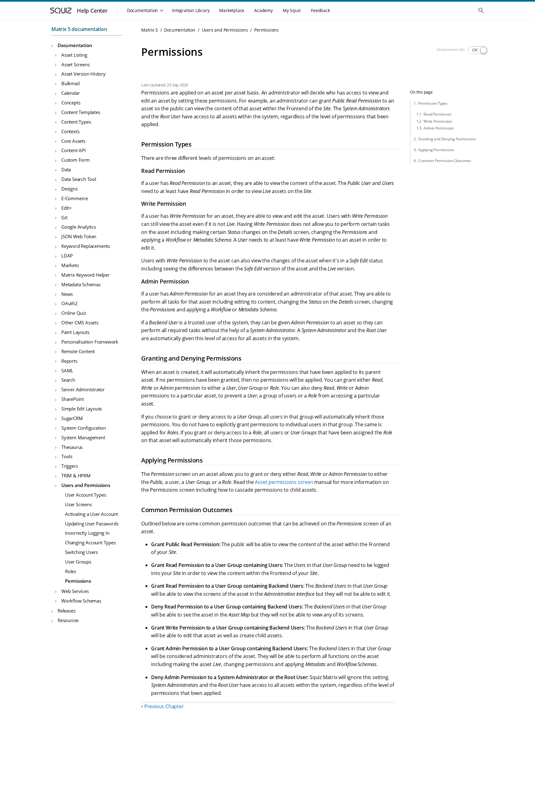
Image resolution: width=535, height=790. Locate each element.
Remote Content (78, 351)
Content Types (76, 122)
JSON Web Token (78, 236)
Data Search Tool (78, 179)
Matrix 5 (149, 30)
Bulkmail (70, 83)
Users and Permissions (85, 485)
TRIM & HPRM (76, 475)
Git (64, 217)
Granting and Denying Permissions (447, 139)
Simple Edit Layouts (81, 409)
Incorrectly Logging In (87, 533)
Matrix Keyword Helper (85, 275)
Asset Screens (75, 64)
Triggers (69, 466)
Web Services (75, 591)
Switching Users (81, 552)
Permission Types (433, 103)
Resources (68, 620)
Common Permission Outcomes (444, 160)
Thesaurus (72, 447)
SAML (67, 370)
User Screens (78, 504)
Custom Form (75, 160)
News (67, 294)
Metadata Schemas (81, 284)
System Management (83, 437)
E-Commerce (74, 198)
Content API (73, 150)
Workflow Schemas (81, 600)
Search (68, 380)
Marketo (70, 265)
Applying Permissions (436, 149)
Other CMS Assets (79, 322)
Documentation (75, 45)
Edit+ (66, 207)
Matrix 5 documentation (79, 29)
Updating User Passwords (91, 523)
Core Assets (73, 141)
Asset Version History (83, 74)
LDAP (67, 255)
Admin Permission (439, 128)
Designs (69, 189)
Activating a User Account (91, 514)
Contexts (70, 131)
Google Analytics (78, 227)
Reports (69, 361)
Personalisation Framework (89, 342)
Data (66, 169)
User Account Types (85, 495)
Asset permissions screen (284, 482)
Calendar (70, 93)
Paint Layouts (75, 332)
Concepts (70, 102)
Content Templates (80, 112)
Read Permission (437, 114)
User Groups (78, 562)
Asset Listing (74, 54)
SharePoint (72, 399)
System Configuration (83, 428)
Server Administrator (83, 389)
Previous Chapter (163, 706)
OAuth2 (69, 303)
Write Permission (438, 121)
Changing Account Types (90, 542)
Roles (70, 571)
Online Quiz (73, 313)
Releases (66, 611)
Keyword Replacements (85, 246)
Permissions (78, 581)
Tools (66, 456)
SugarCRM (72, 418)
